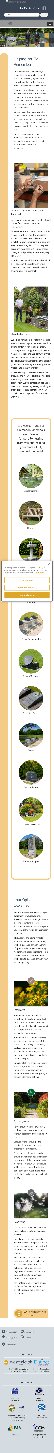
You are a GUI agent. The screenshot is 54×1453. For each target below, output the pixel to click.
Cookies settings (27, 580)
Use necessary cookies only (27, 588)
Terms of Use (11, 1345)
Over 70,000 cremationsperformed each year (18, 1370)
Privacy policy (11, 1337)
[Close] (49, 564)
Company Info (12, 1332)
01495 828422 (28, 8)
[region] (27, 581)
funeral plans (43, 1371)
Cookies (28, 1337)
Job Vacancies (30, 1332)
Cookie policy (39, 572)
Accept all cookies (27, 595)
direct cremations (43, 1369)
